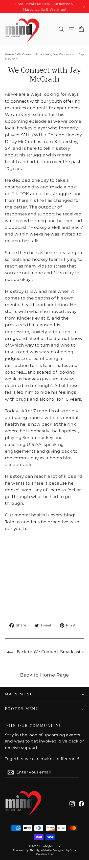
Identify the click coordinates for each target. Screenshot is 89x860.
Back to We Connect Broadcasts (49, 652)
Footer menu (22, 709)
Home (9, 54)
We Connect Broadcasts (34, 54)
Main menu (19, 694)
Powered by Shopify (26, 850)
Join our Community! (33, 725)
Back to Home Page (44, 675)
